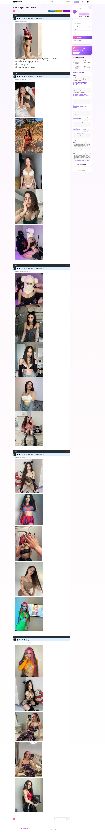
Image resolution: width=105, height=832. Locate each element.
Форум (14, 12)
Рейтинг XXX (78, 43)
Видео (77, 29)
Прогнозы (77, 34)
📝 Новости (61, 1)
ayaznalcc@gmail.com (55, 829)
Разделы (18, 12)
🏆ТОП (68, 1)
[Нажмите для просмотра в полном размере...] (28, 58)
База (76, 20)
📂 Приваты (54, 1)
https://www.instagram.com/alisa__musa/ (27, 61)
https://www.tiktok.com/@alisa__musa (26, 63)
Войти (84, 14)
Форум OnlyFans (24, 12)
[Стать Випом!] (76, 2)
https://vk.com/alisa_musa (22, 64)
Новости (77, 23)
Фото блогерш (78, 32)
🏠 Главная (46, 1)
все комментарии (81, 164)
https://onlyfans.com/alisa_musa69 (25, 67)
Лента (82, 26)
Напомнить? (81, 16)
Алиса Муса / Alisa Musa (33, 12)
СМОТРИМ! (78, 40)
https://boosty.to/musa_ (21, 66)
